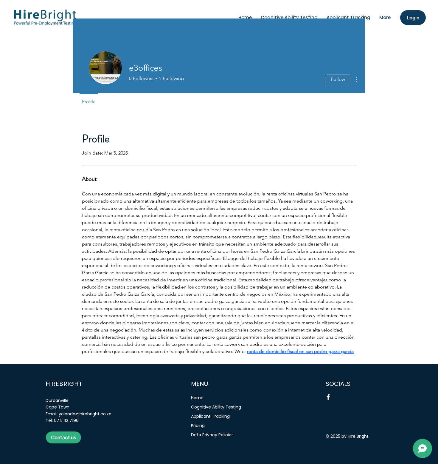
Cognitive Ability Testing (216, 407)
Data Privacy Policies (212, 435)
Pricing (198, 425)
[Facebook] (328, 397)
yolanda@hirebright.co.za (85, 414)
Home (197, 398)
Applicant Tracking (210, 416)
